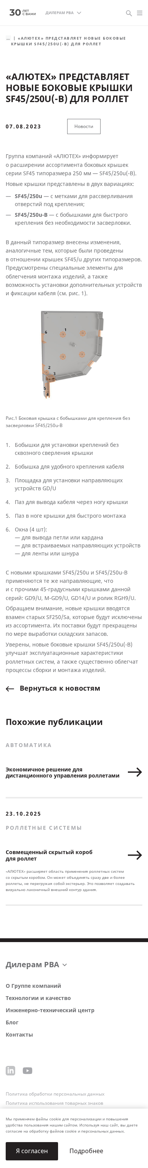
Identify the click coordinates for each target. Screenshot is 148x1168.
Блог (12, 1023)
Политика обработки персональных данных (55, 1094)
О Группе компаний (33, 986)
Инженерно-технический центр (50, 1010)
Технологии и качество (38, 998)
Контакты (19, 1035)
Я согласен (32, 1151)
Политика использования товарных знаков (54, 1103)
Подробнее (86, 1151)
